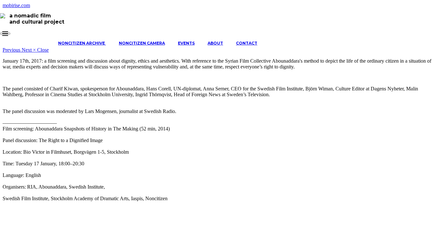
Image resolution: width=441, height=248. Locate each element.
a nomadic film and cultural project (36, 19)
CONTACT (246, 43)
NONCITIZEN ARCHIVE (82, 43)
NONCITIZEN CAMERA (142, 43)
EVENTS (186, 43)
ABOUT (215, 43)
